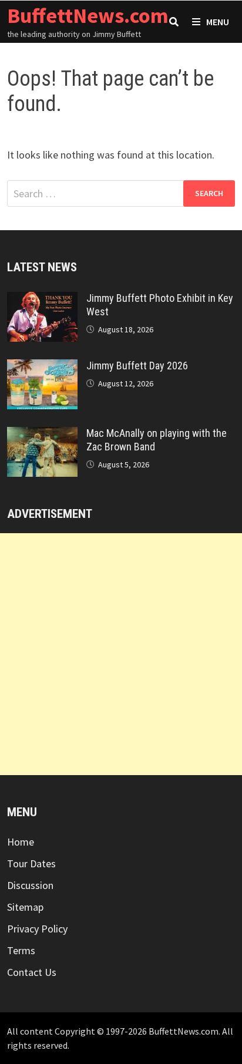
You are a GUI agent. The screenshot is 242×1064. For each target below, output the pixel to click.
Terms (21, 950)
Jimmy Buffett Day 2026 (137, 365)
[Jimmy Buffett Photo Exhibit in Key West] (42, 300)
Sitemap (25, 907)
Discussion (30, 885)
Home (20, 841)
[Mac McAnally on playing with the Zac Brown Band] (42, 435)
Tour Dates (31, 863)
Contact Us (31, 972)
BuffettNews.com (88, 15)
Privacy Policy (37, 928)
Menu (217, 22)
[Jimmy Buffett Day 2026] (42, 367)
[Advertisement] (121, 654)
